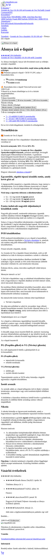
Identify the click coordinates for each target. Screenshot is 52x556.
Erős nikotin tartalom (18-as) (36, 110)
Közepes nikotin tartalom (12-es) (13, 110)
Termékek (5, 26)
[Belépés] (7, 6)
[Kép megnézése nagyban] (9, 43)
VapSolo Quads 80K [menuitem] (13, 19)
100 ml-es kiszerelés (40, 100)
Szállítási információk (17, 539)
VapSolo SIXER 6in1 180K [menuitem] (32, 19)
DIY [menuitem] (11, 12)
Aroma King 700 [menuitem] (7, 17)
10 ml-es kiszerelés (9, 100)
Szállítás (4, 30)
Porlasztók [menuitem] (29, 23)
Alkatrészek (5, 21)
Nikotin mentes (7, 107)
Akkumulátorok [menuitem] (19, 23)
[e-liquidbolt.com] (10, 2)
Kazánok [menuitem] (10, 23)
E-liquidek (5, 8)
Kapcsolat (5, 32)
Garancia (28, 539)
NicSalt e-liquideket (31, 240)
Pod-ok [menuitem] (4, 23)
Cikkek (4, 28)
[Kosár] (9, 6)
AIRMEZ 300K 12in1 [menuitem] (22, 17)
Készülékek (5, 15)
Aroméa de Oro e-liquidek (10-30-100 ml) (26, 36)
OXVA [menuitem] (45, 19)
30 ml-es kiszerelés (24, 100)
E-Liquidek (37, 58)
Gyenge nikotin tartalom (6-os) (25, 107)
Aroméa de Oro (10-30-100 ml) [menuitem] (13, 10)
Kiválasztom (14, 520)
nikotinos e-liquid (23, 172)
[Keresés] (3, 5)
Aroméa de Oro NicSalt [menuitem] (34, 10)
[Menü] (2, 2)
